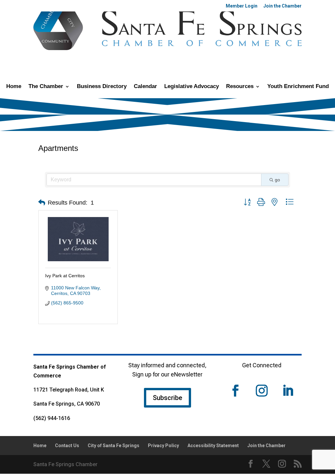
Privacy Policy (163, 445)
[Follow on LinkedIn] (288, 390)
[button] (41, 202)
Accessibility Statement (213, 445)
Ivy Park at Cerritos (65, 275)
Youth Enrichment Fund (298, 86)
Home (13, 86)
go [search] (277, 179)
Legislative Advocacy (191, 86)
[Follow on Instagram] (261, 390)
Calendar (145, 86)
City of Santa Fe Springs (113, 445)
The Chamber (45, 86)
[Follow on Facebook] (235, 390)
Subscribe (167, 398)
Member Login (241, 6)
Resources (240, 86)
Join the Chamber (282, 6)
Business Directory (102, 86)
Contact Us (67, 445)
